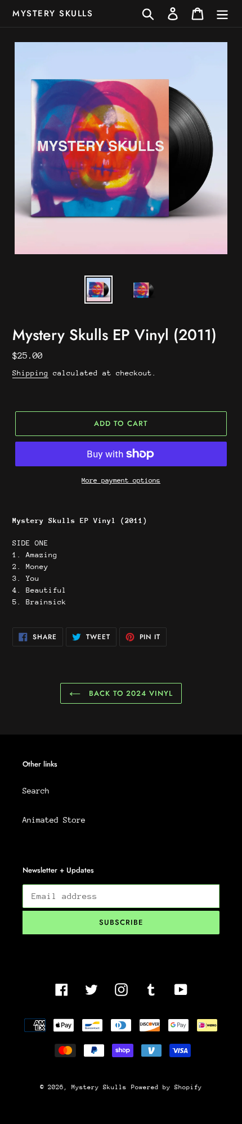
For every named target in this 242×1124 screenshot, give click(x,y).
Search (36, 790)
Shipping (30, 373)
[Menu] (222, 13)
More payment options (121, 480)
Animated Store (54, 819)
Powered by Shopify (166, 1087)
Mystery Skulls (52, 13)
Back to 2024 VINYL (129, 693)
